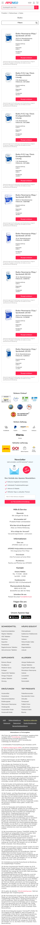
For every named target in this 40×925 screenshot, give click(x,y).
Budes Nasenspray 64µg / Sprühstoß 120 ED (26, 34)
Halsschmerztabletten (8, 699)
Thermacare (24, 636)
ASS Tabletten (5, 636)
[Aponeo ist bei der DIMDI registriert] (25, 399)
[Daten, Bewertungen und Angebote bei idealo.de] (20, 407)
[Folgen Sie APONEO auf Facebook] (15, 606)
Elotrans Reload (6, 662)
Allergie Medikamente (28, 662)
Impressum (6, 723)
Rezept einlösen (26, 58)
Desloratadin (25, 681)
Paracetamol (5, 645)
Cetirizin (23, 673)
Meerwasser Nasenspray (8, 704)
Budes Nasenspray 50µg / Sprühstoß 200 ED (26, 196)
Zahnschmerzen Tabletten (9, 650)
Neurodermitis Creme (27, 696)
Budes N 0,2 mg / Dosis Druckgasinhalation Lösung (25, 75)
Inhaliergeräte (5, 707)
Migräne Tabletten (6, 634)
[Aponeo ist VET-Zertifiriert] (34, 399)
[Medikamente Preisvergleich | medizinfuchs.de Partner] (29, 407)
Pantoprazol (25, 701)
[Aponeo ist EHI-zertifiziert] (16, 399)
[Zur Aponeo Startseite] (11, 3)
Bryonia (23, 712)
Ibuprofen (4, 642)
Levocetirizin (25, 676)
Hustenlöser (5, 696)
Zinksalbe (24, 699)
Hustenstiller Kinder (7, 710)
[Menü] (2, 3)
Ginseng (3, 681)
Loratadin (24, 678)
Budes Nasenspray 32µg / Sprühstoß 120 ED (26, 311)
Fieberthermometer (27, 693)
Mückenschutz (25, 707)
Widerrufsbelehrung (15, 720)
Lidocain (23, 650)
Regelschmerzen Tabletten (9, 647)
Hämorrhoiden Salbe (27, 642)
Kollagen (4, 670)
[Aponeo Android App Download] (26, 617)
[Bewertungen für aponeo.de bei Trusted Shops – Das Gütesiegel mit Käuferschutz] (6, 399)
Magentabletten (26, 647)
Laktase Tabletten (6, 678)
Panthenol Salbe (26, 710)
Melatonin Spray (6, 668)
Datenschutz (17, 723)
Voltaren (24, 639)
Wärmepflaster (26, 631)
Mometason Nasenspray (28, 670)
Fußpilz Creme (25, 704)
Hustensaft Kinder (7, 712)
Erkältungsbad (5, 701)
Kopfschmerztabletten (8, 631)
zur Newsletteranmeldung (20, 502)
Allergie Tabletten (26, 665)
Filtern (20, 23)
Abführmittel (25, 645)
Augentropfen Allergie (28, 668)
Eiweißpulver (5, 665)
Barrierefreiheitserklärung (20, 726)
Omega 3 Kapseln (6, 676)
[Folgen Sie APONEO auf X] (20, 606)
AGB (4, 720)
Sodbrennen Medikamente (29, 634)
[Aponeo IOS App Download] (14, 617)
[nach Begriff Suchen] (36, 7)
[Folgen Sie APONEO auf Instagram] (25, 606)
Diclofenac (4, 639)
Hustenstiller (5, 693)
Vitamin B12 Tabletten (8, 673)
